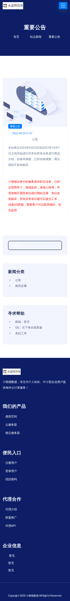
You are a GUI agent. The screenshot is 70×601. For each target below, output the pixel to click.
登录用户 (11, 471)
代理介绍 (11, 509)
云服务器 (11, 424)
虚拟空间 (11, 416)
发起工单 (21, 333)
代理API (10, 525)
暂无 (12, 555)
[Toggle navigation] (63, 5)
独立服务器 (12, 433)
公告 (18, 280)
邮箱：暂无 (22, 321)
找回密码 (11, 479)
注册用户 (11, 462)
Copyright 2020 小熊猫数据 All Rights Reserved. (35, 595)
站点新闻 (35, 36)
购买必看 (21, 286)
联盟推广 (11, 517)
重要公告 (15, 126)
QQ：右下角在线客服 (28, 327)
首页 (16, 36)
